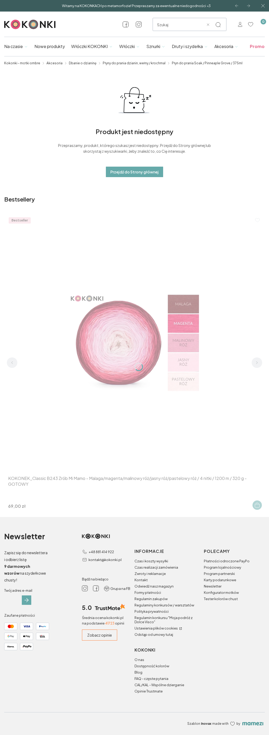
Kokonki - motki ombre (22, 63)
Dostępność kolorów (151, 666)
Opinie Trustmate (148, 691)
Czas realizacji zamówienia (156, 567)
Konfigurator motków (221, 592)
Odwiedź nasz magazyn (154, 586)
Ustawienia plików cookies (156, 628)
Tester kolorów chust (221, 599)
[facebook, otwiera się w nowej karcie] (125, 24)
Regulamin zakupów (151, 599)
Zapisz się (26, 600)
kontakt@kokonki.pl (105, 560)
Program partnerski (219, 574)
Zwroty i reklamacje (150, 574)
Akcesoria (54, 63)
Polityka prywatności (151, 611)
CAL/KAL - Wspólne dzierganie (159, 685)
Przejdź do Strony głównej (134, 172)
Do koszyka (257, 505)
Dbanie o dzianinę (82, 63)
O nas (139, 660)
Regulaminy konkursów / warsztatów (164, 605)
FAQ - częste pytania (151, 678)
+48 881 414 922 (101, 552)
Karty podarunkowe (220, 580)
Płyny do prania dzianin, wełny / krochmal (134, 63)
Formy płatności (147, 592)
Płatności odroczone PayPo (227, 561)
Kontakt (141, 580)
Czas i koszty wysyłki (151, 561)
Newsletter (212, 586)
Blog (138, 672)
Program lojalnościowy (222, 567)
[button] (218, 25)
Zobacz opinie (99, 635)
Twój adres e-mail (18, 590)
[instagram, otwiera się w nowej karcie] (138, 24)
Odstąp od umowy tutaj (153, 634)
